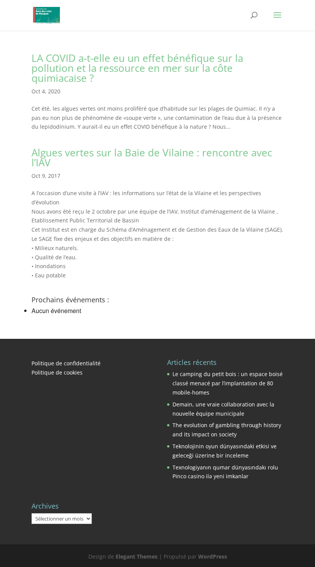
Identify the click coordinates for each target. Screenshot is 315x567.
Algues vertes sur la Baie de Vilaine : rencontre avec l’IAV (152, 157)
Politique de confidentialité (66, 363)
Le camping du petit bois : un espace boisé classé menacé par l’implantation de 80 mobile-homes (227, 383)
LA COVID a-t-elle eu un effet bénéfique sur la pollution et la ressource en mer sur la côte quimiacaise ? (137, 68)
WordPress (212, 556)
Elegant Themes (137, 556)
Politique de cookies (57, 372)
